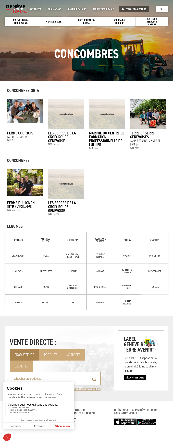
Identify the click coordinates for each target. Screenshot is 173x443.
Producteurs (24, 354)
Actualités (35, 9)
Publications (54, 9)
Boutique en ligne (77, 9)
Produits (50, 354)
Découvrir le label (135, 377)
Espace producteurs (135, 9)
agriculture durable (103, 9)
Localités (21, 366)
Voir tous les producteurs (86, 389)
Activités (73, 354)
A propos (18, 9)
